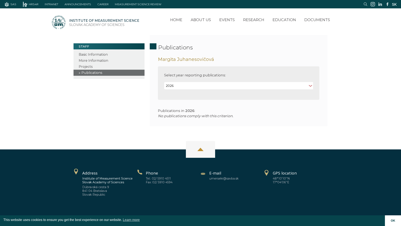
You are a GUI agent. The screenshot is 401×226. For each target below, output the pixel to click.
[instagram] (373, 6)
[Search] (365, 6)
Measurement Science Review (138, 4)
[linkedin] (380, 6)
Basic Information (93, 54)
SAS (13, 4)
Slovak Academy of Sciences (104, 23)
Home (176, 20)
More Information (93, 61)
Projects (86, 67)
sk (394, 4)
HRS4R (33, 4)
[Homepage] (58, 23)
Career (103, 4)
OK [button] (393, 220)
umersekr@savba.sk (224, 178)
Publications (91, 73)
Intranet (51, 4)
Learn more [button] (131, 220)
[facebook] (387, 6)
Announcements (78, 4)
